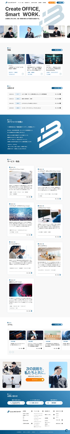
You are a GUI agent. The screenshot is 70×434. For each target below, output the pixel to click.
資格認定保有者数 (25, 420)
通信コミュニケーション (37, 426)
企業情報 (39, 2)
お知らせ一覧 (58, 411)
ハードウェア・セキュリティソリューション (38, 416)
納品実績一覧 (27, 2)
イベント (57, 415)
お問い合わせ (58, 423)
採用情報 (44, 2)
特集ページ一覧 (47, 414)
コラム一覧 (58, 420)
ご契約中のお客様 (34, 2)
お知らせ (57, 413)
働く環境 (46, 420)
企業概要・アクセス (26, 415)
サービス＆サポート (37, 423)
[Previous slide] (10, 352)
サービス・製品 (20, 2)
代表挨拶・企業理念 (26, 413)
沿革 (23, 417)
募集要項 (46, 424)
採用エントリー (47, 425)
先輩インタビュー (47, 422)
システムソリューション (37, 421)
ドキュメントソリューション (38, 413)
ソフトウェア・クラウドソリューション (37, 419)
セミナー (57, 417)
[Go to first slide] (13, 352)
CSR (23, 418)
